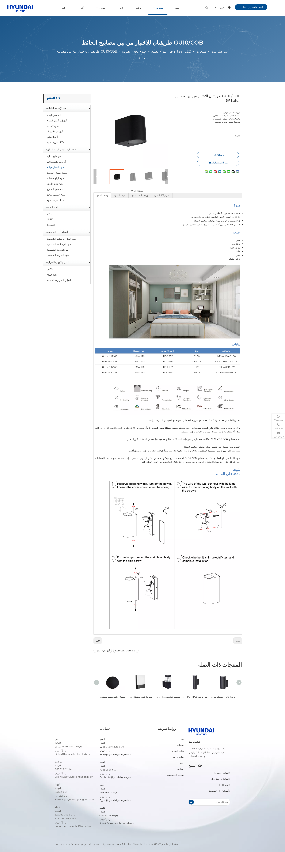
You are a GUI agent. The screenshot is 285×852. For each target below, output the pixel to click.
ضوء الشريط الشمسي (58, 255)
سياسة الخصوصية (175, 775)
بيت (182, 739)
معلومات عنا (178, 757)
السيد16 (51, 225)
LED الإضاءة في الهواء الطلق (61, 149)
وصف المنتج (102, 195)
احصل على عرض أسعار (252, 7)
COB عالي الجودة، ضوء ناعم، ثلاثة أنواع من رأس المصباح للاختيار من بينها (193, 696)
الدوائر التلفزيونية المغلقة (59, 280)
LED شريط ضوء (55, 142)
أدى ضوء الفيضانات (56, 161)
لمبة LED (224, 785)
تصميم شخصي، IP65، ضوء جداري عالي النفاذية (138, 696)
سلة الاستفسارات (219, 162)
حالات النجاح (178, 751)
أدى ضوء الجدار (102, 650)
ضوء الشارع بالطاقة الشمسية (61, 239)
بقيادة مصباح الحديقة (57, 172)
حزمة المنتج (119, 195)
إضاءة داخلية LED (220, 773)
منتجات (180, 745)
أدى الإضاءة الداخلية (56, 108)
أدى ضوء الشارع (55, 189)
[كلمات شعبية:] (206, 7)
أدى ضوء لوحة (54, 115)
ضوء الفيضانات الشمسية (59, 244)
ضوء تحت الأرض (55, 183)
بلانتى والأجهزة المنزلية (58, 262)
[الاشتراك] (191, 802)
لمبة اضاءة (52, 207)
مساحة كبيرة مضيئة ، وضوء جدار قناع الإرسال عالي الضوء (110, 696)
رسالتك (220, 155)
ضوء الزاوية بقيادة (56, 178)
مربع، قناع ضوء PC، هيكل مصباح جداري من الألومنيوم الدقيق (221, 696)
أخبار (182, 763)
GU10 (50, 219)
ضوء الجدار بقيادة (55, 167)
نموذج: (140, 190)
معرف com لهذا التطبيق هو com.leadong (81, 844)
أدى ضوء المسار (55, 131)
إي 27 (50, 214)
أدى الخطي (52, 137)
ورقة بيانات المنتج (140, 195)
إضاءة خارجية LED (220, 778)
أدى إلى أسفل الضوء (57, 120)
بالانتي (50, 269)
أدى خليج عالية (54, 156)
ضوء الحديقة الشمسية (58, 249)
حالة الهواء (52, 274)
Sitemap (75, 844)
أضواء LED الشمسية (57, 232)
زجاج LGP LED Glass (126, 650)
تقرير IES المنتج (161, 195)
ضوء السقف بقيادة (56, 194)
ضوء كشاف (53, 126)
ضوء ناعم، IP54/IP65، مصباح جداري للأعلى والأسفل (165, 696)
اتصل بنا (180, 769)
